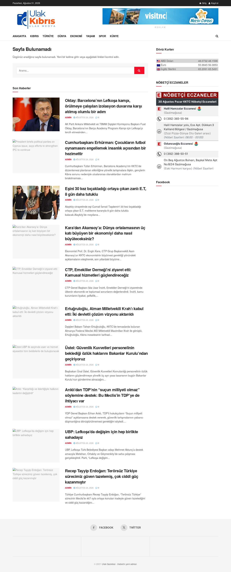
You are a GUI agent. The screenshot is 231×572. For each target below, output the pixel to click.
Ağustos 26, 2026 (84, 117)
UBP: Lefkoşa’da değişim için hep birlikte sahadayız (101, 434)
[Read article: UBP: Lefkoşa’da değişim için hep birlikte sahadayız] (36, 445)
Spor (102, 36)
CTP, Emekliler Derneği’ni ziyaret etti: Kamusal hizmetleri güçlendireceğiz (98, 272)
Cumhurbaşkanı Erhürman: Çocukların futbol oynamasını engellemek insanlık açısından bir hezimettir (105, 147)
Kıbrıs (34, 36)
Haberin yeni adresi (127, 563)
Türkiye (48, 36)
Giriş (203, 3)
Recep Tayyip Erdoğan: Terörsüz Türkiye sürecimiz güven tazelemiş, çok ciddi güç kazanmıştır (101, 476)
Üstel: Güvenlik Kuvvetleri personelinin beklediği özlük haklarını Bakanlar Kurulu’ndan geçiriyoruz (106, 353)
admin (68, 117)
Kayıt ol (214, 3)
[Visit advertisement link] (160, 16)
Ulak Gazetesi (109, 563)
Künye (114, 36)
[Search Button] (217, 36)
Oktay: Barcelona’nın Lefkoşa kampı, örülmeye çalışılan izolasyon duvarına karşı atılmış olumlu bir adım (103, 105)
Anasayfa (19, 36)
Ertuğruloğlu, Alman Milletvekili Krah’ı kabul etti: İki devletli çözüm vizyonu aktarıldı (104, 311)
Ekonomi (76, 36)
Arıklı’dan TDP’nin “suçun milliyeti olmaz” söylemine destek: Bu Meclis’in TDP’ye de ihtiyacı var (102, 395)
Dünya (62, 36)
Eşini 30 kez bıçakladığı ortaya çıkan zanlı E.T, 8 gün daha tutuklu (105, 191)
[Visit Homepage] (36, 19)
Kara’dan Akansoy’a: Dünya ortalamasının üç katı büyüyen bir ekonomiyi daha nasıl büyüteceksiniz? (105, 233)
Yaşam (90, 36)
